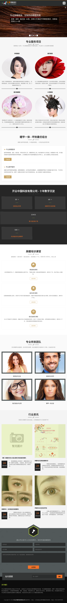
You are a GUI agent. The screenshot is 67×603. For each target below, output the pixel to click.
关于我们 (4, 585)
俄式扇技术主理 (16, 403)
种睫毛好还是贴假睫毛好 (41, 460)
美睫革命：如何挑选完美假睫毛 (10, 509)
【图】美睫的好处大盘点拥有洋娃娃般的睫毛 (14, 458)
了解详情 (8, 159)
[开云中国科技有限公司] (9, 3)
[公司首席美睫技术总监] (17, 373)
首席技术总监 (17, 376)
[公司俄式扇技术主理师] (17, 400)
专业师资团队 (33, 342)
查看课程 (33, 278)
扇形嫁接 (50, 53)
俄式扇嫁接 (17, 92)
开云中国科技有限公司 (19, 600)
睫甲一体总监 (50, 403)
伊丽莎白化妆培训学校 (41, 508)
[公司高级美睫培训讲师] (50, 373)
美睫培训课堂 (33, 251)
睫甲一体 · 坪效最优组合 (33, 137)
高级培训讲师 (50, 376)
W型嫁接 (50, 92)
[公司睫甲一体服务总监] (50, 400)
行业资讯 (33, 414)
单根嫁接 (17, 53)
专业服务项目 (33, 42)
